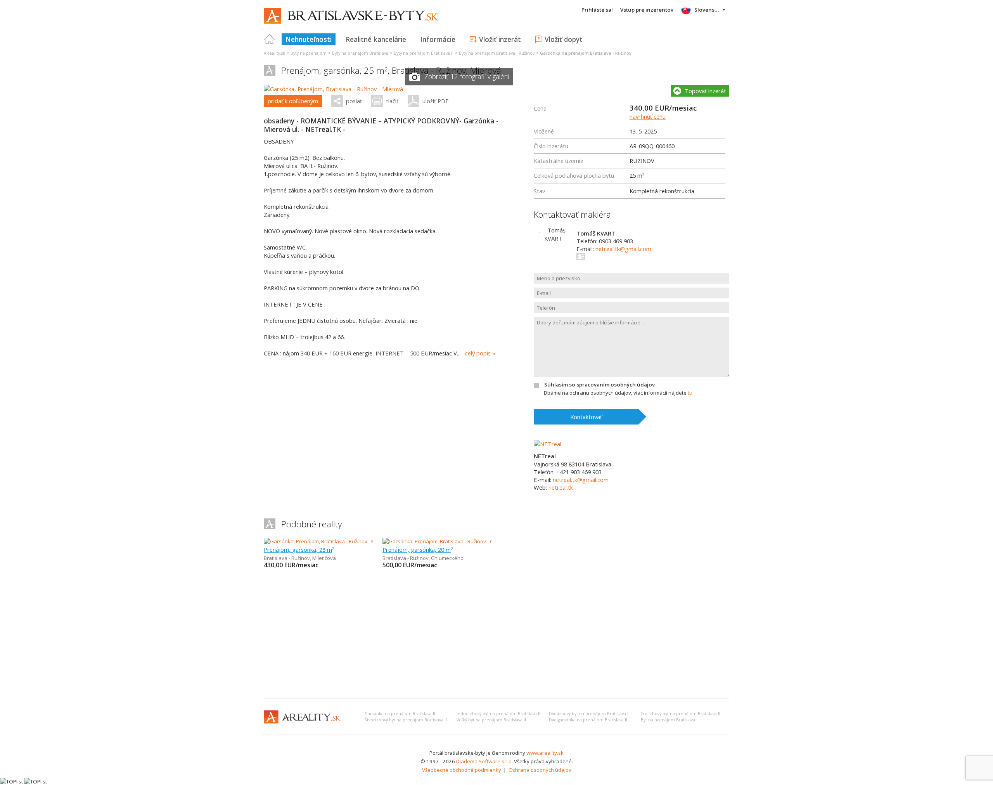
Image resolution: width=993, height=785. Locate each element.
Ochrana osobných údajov (540, 769)
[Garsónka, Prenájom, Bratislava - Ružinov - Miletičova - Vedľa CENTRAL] (346, 541)
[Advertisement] (496, 634)
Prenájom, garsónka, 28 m (299, 549)
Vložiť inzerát (500, 39)
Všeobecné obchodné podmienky (461, 769)
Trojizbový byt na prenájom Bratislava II (680, 713)
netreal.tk (560, 487)
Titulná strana (269, 39)
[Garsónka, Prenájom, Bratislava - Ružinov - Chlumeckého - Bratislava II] (464, 541)
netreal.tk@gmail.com (623, 249)
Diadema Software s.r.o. (484, 761)
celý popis (478, 353)
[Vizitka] (581, 256)
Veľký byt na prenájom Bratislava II (491, 720)
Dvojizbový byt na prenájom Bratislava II (589, 713)
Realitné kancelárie (376, 39)
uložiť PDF (435, 101)
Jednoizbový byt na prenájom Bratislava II (498, 713)
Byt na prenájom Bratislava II (670, 720)
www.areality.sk (545, 752)
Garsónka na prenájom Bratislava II (400, 713)
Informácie (437, 39)
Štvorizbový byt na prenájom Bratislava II (406, 720)
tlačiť (392, 101)
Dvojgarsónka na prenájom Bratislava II (588, 720)
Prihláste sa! (597, 9)
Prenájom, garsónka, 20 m (417, 549)
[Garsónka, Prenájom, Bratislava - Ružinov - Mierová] (333, 89)
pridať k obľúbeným (293, 101)
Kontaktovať (586, 417)
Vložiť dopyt (564, 39)
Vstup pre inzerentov (646, 9)
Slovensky (707, 9)
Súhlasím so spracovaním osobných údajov (599, 384)
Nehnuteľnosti (308, 39)
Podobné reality (311, 524)
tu (690, 392)
